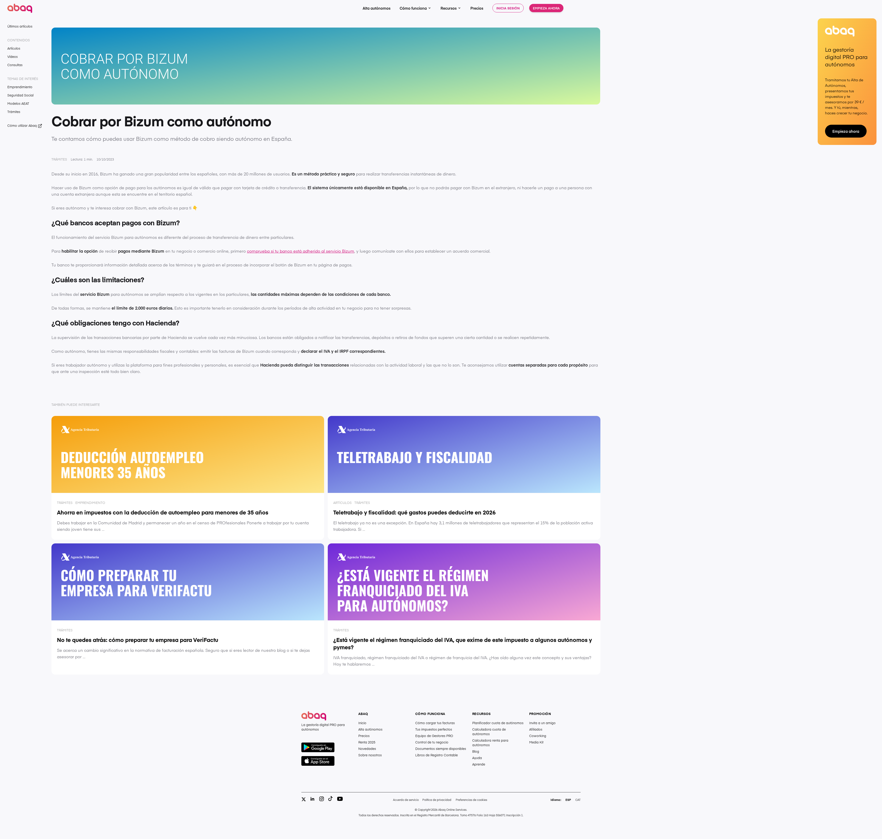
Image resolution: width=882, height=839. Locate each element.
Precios (476, 8)
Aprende (478, 764)
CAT (578, 800)
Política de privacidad (436, 800)
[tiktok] (331, 799)
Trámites (13, 111)
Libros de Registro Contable (436, 755)
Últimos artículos (19, 26)
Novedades (367, 748)
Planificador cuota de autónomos (497, 722)
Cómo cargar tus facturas (435, 722)
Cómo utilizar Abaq (22, 125)
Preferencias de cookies (471, 800)
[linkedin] (312, 799)
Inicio (362, 722)
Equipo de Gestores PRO (434, 735)
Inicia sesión (508, 8)
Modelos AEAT (18, 103)
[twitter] (303, 799)
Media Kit (536, 742)
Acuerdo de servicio (406, 800)
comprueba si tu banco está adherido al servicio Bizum (300, 251)
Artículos (13, 48)
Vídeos (12, 56)
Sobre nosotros (370, 755)
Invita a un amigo (542, 722)
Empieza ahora (546, 8)
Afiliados (535, 729)
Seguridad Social (20, 95)
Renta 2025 (366, 742)
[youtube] (340, 799)
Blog (475, 751)
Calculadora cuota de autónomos (489, 731)
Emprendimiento (19, 87)
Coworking (537, 735)
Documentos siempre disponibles (440, 748)
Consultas (15, 64)
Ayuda (477, 757)
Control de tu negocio (431, 742)
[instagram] (321, 799)
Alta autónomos (376, 8)
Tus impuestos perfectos (433, 729)
